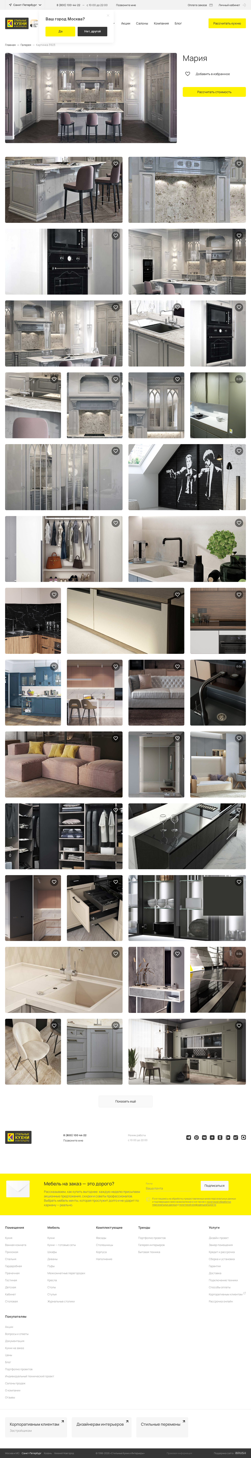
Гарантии (215, 1266)
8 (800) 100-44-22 (68, 5)
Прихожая (11, 1252)
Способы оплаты (219, 1287)
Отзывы (10, 1397)
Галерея (26, 45)
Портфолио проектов (152, 1238)
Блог (178, 23)
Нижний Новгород (64, 1453)
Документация (14, 1341)
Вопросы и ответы (16, 1334)
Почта (149, 1183)
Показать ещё (125, 1101)
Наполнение (104, 1259)
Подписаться (215, 1185)
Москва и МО (12, 1453)
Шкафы (52, 1252)
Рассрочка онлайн (221, 1301)
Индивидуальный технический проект (29, 1376)
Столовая (11, 1301)
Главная (10, 45)
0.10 (239, 666)
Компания (161, 23)
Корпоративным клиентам (226, 1294)
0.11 (239, 379)
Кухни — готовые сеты (61, 1245)
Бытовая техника (149, 1252)
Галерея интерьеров (151, 1245)
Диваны (52, 1259)
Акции (125, 23)
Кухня (8, 1238)
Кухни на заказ (14, 1348)
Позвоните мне (126, 5)
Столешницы (104, 1245)
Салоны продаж (15, 1383)
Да (60, 31)
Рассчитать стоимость (214, 92)
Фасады (101, 1238)
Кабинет (10, 1294)
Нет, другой (92, 31)
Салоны (142, 23)
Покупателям (15, 1316)
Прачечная (12, 1273)
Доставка (215, 1273)
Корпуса (101, 1252)
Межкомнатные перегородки (66, 1273)
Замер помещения (221, 1245)
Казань (48, 1453)
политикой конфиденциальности (197, 1204)
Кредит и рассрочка (222, 1252)
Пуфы (51, 1266)
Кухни (51, 1238)
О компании (12, 1390)
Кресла (52, 1280)
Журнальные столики (61, 1301)
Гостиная (11, 1280)
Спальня (10, 1259)
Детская (10, 1287)
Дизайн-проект (219, 1238)
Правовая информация (179, 1453)
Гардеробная (13, 1266)
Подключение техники (223, 1280)
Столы (51, 1287)
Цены (8, 1355)
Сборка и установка (222, 1259)
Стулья (52, 1294)
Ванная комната (15, 1245)
